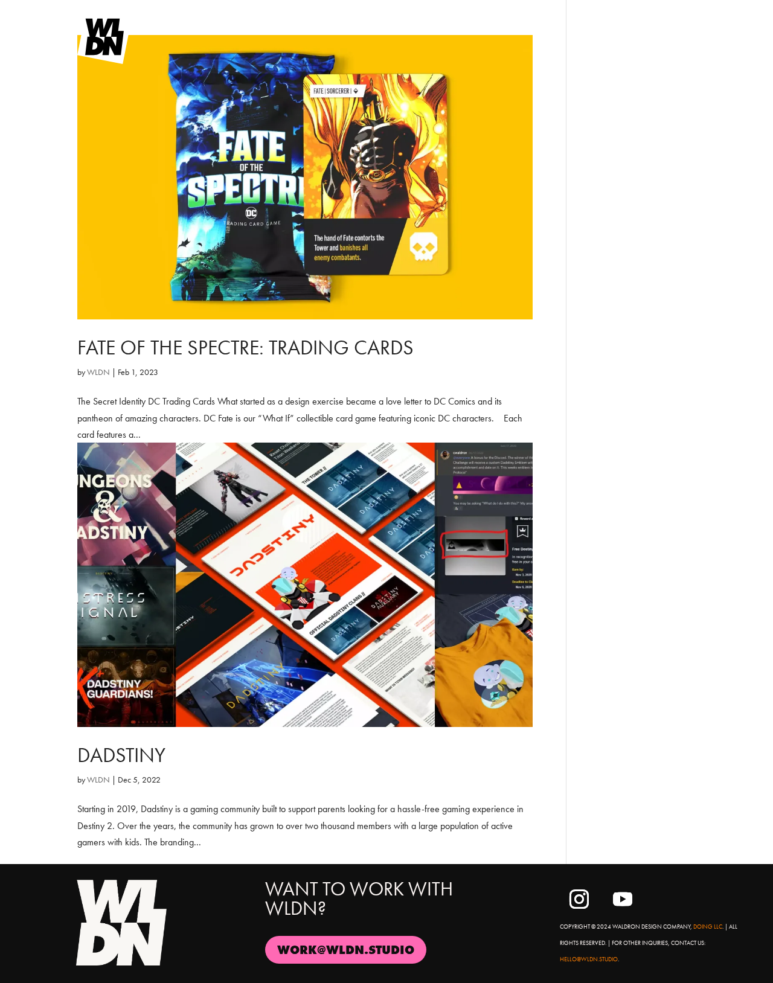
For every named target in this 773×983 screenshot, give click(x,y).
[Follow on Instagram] (579, 899)
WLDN (98, 372)
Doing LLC (707, 926)
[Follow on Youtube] (622, 899)
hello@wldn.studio (589, 959)
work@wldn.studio (345, 950)
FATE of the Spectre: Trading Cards (245, 347)
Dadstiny (121, 755)
